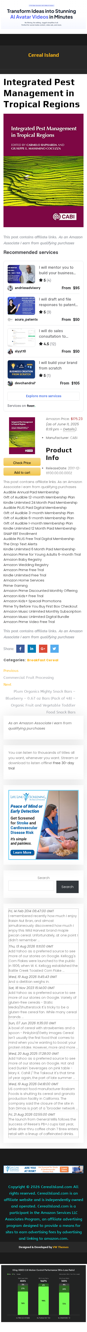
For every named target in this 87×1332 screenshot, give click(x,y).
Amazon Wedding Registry (25, 564)
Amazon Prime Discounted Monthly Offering (40, 590)
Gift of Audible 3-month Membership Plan (38, 512)
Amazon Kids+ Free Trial (23, 595)
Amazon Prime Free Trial (23, 569)
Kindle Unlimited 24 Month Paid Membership (40, 502)
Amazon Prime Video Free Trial (29, 621)
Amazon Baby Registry (22, 559)
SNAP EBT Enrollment (20, 533)
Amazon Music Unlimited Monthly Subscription (42, 611)
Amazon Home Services (23, 580)
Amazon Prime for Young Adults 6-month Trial (42, 554)
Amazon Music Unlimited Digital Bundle (36, 616)
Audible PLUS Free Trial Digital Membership (38, 538)
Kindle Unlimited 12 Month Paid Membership (39, 528)
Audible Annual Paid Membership (31, 492)
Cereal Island (43, 55)
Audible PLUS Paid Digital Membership (35, 507)
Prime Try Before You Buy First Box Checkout (40, 606)
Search (44, 877)
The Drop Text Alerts (20, 544)
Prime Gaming (15, 585)
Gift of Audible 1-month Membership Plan (38, 523)
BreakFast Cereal (42, 660)
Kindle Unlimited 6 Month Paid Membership (39, 549)
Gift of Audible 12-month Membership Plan (39, 497)
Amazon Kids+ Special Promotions (32, 601)
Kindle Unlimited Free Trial (24, 575)
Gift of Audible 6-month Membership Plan (38, 518)
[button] (43, 71)
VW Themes (60, 1247)
